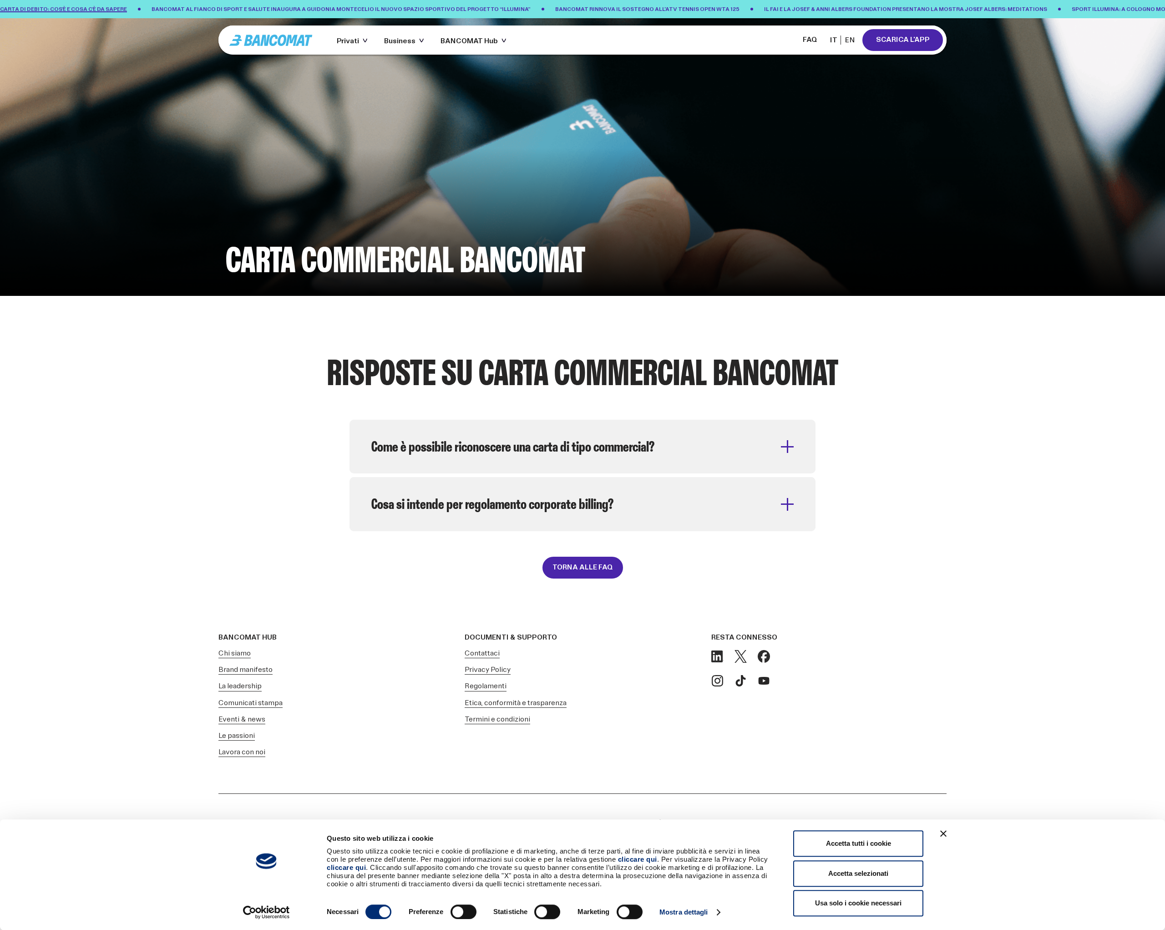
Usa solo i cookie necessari (858, 903)
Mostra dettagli (683, 912)
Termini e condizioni (497, 719)
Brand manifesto (245, 670)
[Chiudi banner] (943, 833)
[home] (274, 40)
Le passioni (236, 736)
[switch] (463, 912)
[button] (354, 40)
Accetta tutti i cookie (858, 843)
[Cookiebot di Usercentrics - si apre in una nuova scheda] (266, 912)
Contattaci (482, 653)
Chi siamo (234, 653)
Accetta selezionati (858, 873)
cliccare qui (637, 859)
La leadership (240, 686)
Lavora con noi (241, 752)
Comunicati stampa (250, 703)
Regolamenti (486, 686)
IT (833, 40)
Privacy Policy (488, 670)
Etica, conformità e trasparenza (516, 703)
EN (850, 40)
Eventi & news (241, 719)
